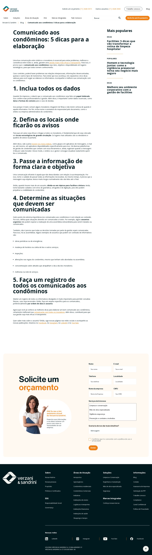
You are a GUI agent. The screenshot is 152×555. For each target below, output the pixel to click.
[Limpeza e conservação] (112, 405)
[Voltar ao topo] (146, 549)
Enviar (93, 448)
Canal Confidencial (139, 505)
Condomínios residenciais (82, 486)
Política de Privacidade (141, 509)
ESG (45, 18)
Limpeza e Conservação (111, 477)
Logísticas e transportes (82, 505)
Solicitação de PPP (139, 491)
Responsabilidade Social (53, 503)
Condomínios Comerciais (82, 491)
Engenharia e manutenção (112, 482)
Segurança (106, 491)
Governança (49, 508)
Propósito (48, 486)
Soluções (16, 18)
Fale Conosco (76, 18)
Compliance (137, 500)
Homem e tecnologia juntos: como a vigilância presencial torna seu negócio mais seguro (122, 68)
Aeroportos (77, 477)
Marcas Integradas (59, 18)
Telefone (92, 376)
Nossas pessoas (50, 482)
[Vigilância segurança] (112, 414)
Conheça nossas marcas (111, 503)
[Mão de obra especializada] (112, 410)
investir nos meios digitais (42, 144)
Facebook (42, 323)
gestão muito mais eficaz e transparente (65, 62)
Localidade (118, 376)
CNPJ (116, 389)
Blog (148, 9)
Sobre (6, 18)
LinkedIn (64, 323)
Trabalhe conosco (133, 9)
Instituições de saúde (81, 514)
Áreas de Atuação (32, 18)
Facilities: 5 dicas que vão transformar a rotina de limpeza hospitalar (121, 45)
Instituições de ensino (81, 500)
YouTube (75, 323)
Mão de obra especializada (112, 486)
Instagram (53, 323)
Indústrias (77, 495)
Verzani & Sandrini (9, 22)
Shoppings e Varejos (80, 518)
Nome (91, 364)
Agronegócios (78, 482)
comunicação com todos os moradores (49, 312)
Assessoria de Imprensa (141, 486)
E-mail (116, 364)
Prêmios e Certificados (52, 491)
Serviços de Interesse (97, 401)
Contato (136, 482)
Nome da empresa (96, 389)
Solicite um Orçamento (137, 18)
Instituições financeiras (81, 509)
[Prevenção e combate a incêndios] (112, 418)
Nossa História (50, 477)
